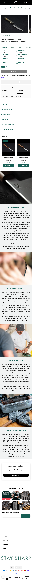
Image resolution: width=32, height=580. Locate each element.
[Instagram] (5, 536)
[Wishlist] (26, 8)
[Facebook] (3, 536)
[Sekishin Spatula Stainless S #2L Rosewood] (8, 147)
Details (19, 47)
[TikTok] (8, 536)
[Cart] (29, 8)
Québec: (4, 93)
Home (3, 12)
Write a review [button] (16, 475)
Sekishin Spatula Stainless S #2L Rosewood (8, 159)
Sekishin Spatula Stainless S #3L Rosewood (23, 159)
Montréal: (4, 90)
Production (28, 47)
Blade (12, 47)
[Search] (5, 8)
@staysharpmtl (16, 488)
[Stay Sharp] (16, 8)
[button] (2, 7)
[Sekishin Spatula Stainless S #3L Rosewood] (23, 147)
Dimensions (4, 47)
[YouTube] (10, 536)
